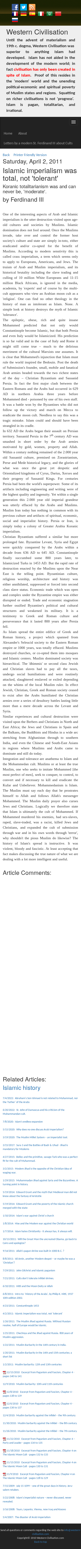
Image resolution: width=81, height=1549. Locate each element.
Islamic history (21, 1087)
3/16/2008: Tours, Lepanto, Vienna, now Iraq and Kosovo (34, 1509)
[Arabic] (49, 13)
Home (8, 133)
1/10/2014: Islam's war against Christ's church (28, 1215)
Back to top (40, 1542)
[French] (15, 13)
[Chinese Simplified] (58, 13)
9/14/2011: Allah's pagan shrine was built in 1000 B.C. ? (33, 1251)
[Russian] (15, 19)
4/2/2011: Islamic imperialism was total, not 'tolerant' (33, 1313)
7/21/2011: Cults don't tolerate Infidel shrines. (28, 1278)
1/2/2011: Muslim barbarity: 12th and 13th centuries (32, 1364)
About (22, 133)
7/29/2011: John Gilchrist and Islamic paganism (29, 1270)
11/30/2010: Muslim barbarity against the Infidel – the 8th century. (40, 1423)
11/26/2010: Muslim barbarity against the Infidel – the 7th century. (40, 1431)
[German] (23, 13)
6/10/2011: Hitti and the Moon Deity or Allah (28, 1286)
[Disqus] (40, 926)
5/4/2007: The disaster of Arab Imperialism (27, 1517)
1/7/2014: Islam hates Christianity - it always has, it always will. (38, 1231)
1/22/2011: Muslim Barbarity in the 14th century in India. (34, 1345)
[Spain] (32, 13)
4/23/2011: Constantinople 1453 (21, 1305)
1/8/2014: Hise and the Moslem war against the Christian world (38, 1223)
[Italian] (41, 13)
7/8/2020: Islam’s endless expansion (23, 1121)
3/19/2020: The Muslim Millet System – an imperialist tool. (35, 1137)
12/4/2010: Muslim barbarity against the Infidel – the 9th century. (39, 1415)
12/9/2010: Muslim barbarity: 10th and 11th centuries (33, 1384)
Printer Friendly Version (31, 155)
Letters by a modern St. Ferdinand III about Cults (38, 143)
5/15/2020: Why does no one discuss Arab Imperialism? (33, 1129)
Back (6, 155)
